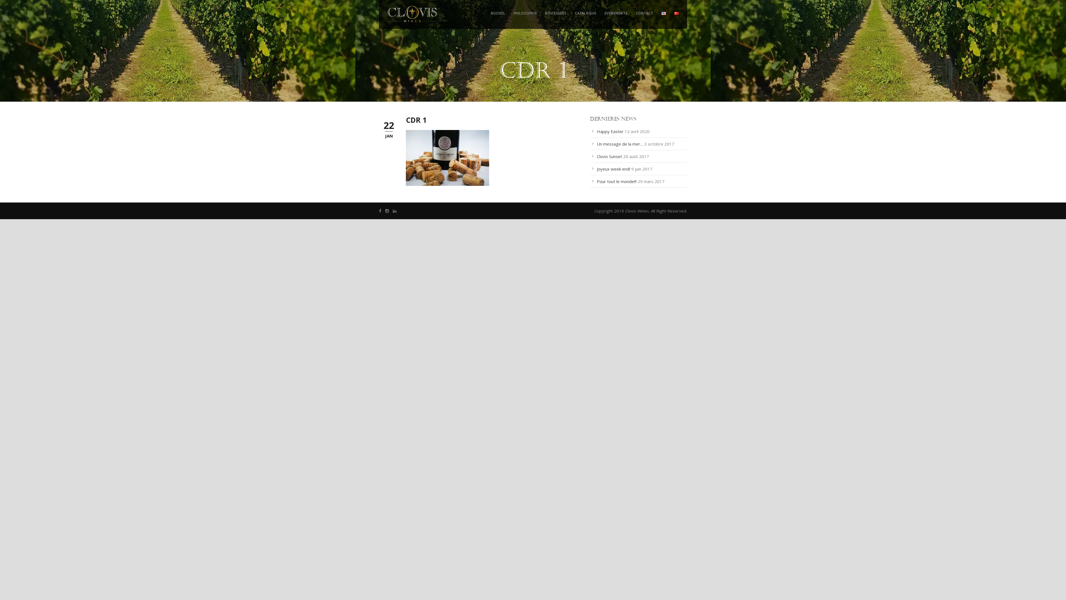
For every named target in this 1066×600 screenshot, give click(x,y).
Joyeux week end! (613, 169)
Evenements (616, 13)
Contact (644, 13)
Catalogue (585, 13)
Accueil (498, 13)
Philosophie (525, 13)
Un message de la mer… (620, 144)
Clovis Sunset (609, 156)
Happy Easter (610, 131)
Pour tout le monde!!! (617, 181)
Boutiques (556, 13)
